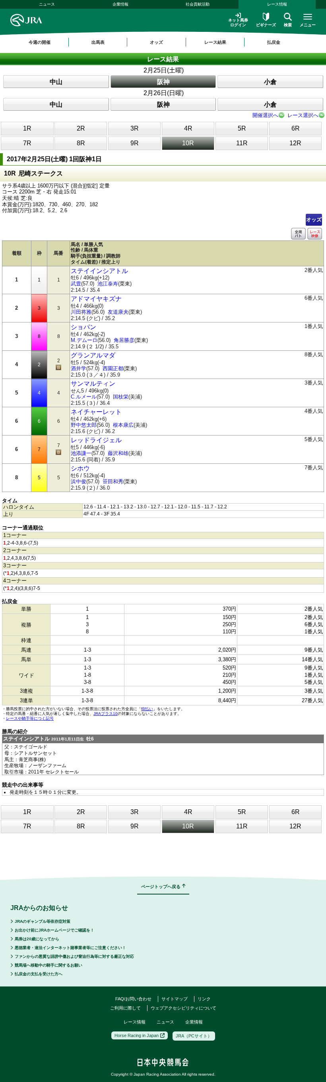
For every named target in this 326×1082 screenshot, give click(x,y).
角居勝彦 (124, 340)
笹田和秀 (113, 481)
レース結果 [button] (215, 42)
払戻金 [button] (273, 42)
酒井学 (78, 368)
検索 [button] (288, 25)
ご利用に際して (125, 1008)
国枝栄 (120, 397)
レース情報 (277, 4)
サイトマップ (174, 998)
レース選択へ (302, 115)
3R (134, 128)
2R (81, 128)
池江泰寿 (107, 284)
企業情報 (120, 4)
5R (242, 128)
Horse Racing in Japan (136, 1035)
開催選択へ (265, 115)
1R (27, 128)
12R (295, 143)
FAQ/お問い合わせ (133, 998)
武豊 (76, 284)
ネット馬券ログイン (238, 22)
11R (242, 143)
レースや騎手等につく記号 (30, 718)
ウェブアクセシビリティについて (183, 1008)
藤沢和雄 (118, 453)
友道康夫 (118, 312)
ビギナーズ (266, 25)
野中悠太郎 (84, 425)
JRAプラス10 (105, 713)
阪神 (163, 81)
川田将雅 (81, 312)
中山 (56, 81)
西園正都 (113, 368)
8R (81, 143)
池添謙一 (81, 453)
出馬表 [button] (98, 42)
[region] (163, 42)
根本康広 (123, 425)
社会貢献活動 (198, 4)
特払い (147, 709)
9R (134, 143)
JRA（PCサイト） (194, 1035)
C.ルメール (84, 397)
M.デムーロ (84, 340)
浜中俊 (78, 481)
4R (188, 128)
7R (27, 143)
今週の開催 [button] (39, 42)
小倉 (270, 81)
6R (295, 128)
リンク (204, 998)
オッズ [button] (156, 42)
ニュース (47, 4)
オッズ (314, 220)
